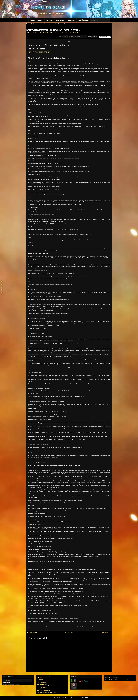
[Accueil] (26, 23)
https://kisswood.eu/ (42, 684)
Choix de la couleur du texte (105, 36)
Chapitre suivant (105, 27)
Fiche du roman (68, 27)
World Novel (40, 679)
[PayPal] (1, 293)
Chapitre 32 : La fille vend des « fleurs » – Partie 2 (40, 52)
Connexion (107, 676)
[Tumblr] (1, 287)
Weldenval (39, 681)
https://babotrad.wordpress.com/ (45, 689)
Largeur (61, 36)
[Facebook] (1, 281)
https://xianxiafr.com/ (42, 687)
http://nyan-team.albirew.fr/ (44, 690)
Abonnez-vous (6, 682)
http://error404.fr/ (41, 682)
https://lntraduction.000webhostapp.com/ (47, 692)
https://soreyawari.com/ (43, 685)
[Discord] (1, 290)
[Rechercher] (108, 20)
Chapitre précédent (33, 27)
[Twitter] (1, 284)
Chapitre (31, 23)
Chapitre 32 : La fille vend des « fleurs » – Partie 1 (40, 51)
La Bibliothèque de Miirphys (43, 677)
